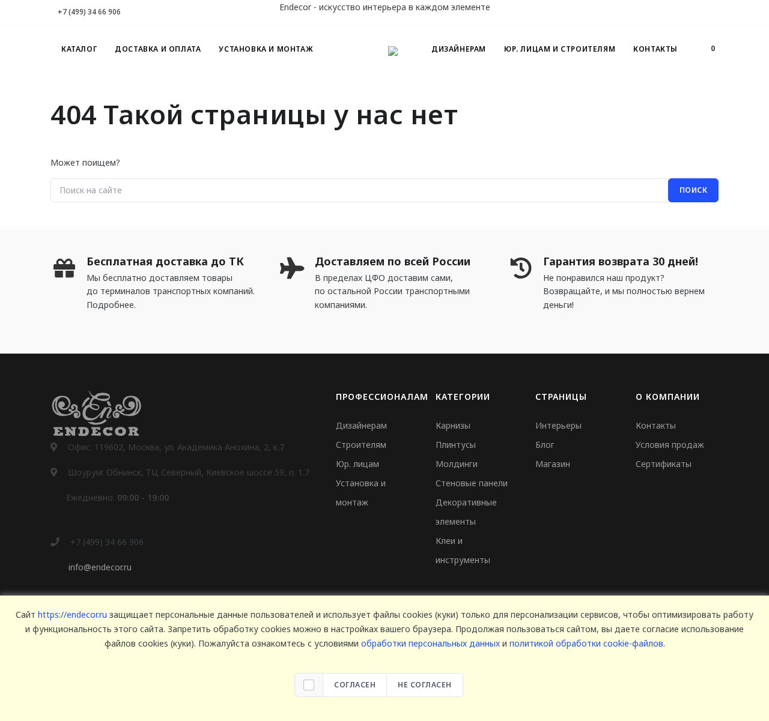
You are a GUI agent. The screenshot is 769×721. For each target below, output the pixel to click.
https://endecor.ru (72, 614)
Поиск (693, 190)
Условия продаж (670, 444)
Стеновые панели (472, 483)
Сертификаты (663, 463)
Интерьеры (558, 425)
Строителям (361, 444)
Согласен (354, 685)
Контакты (655, 49)
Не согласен (425, 685)
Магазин (552, 463)
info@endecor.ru (100, 567)
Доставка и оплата (158, 49)
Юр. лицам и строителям (559, 49)
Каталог (79, 49)
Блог (545, 444)
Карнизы (453, 425)
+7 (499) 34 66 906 (88, 12)
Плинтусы (456, 444)
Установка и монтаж (266, 49)
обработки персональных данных (430, 643)
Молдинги (457, 463)
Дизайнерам (458, 49)
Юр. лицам (357, 463)
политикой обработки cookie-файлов (586, 643)
